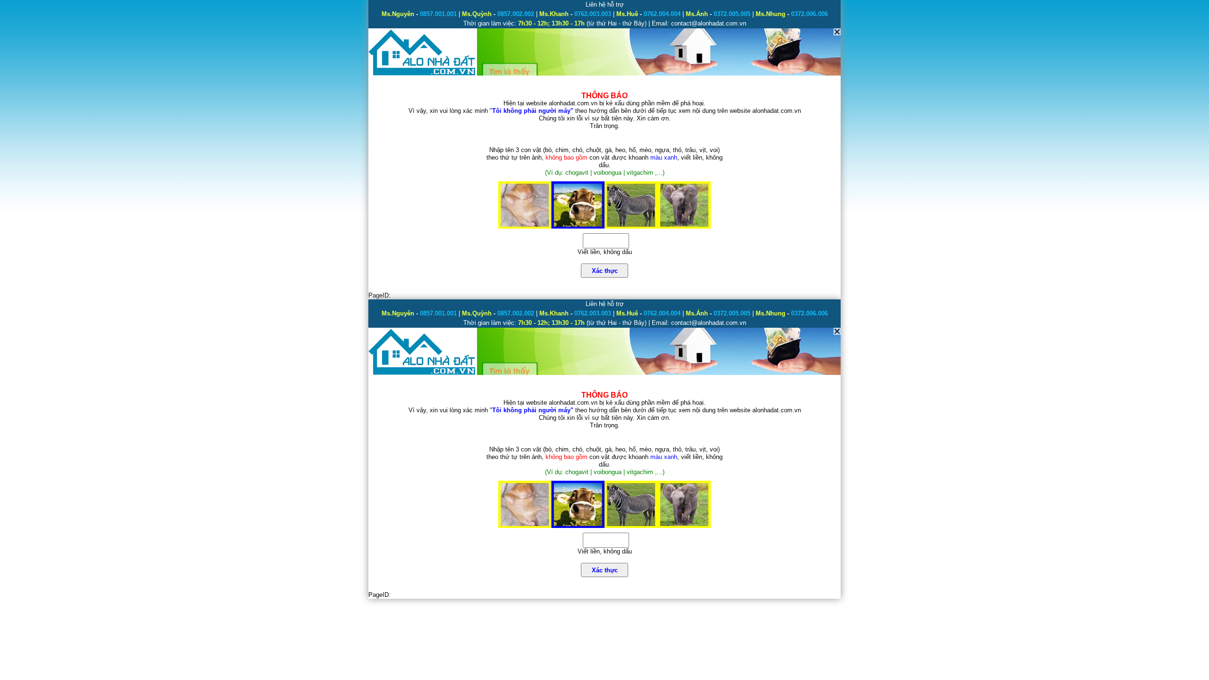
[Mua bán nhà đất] (422, 74)
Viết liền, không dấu (605, 251)
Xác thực (605, 270)
